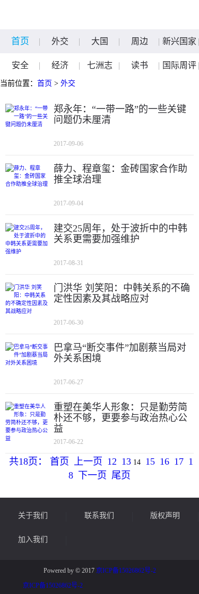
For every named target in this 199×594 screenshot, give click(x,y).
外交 (59, 41)
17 (179, 461)
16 (164, 461)
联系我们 (99, 515)
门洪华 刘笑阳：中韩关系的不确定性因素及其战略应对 (122, 293)
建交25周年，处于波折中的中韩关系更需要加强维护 (120, 233)
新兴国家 (179, 41)
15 (150, 461)
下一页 (92, 475)
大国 (99, 41)
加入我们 (33, 539)
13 (126, 461)
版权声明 (165, 515)
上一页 (88, 461)
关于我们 (33, 515)
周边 (139, 41)
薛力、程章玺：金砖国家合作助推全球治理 (120, 174)
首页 (20, 41)
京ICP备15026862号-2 (126, 570)
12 (112, 461)
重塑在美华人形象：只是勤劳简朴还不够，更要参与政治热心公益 (120, 418)
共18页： (28, 461)
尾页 (121, 475)
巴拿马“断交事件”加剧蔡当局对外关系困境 (120, 353)
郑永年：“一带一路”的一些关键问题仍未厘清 (120, 114)
